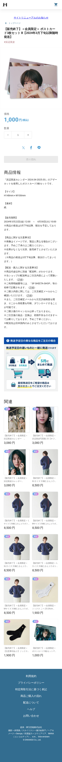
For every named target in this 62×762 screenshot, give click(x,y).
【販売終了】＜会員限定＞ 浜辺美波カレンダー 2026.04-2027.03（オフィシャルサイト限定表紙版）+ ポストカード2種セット (16, 437)
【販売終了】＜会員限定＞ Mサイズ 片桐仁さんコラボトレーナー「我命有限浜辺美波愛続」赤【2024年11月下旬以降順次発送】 (45, 522)
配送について (31, 702)
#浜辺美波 (9, 42)
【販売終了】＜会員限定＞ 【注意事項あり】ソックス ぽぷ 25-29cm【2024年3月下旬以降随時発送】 (16, 650)
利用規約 (31, 676)
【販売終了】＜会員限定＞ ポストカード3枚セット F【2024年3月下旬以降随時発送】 (45, 650)
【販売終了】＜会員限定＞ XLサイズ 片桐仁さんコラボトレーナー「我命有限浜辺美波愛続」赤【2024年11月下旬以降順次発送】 (45, 480)
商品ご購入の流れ (31, 696)
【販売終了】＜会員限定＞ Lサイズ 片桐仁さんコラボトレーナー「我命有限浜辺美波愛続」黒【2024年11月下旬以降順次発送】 (45, 565)
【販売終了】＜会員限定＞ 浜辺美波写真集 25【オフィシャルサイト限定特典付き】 (45, 437)
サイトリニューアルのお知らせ (31, 17)
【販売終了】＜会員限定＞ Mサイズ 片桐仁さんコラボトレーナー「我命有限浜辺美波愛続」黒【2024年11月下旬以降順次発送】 (17, 607)
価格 (6, 113)
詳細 (20, 279)
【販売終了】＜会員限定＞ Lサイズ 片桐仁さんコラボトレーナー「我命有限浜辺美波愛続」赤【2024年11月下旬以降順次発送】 (17, 522)
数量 (6, 128)
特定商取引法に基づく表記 (31, 689)
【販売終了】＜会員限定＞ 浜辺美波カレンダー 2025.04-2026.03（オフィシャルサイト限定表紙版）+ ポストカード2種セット (16, 480)
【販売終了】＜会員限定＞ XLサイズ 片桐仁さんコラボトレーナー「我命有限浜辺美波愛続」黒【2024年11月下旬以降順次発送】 (17, 565)
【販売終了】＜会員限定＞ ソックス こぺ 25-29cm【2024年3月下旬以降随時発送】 (45, 607)
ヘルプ (31, 709)
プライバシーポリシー (31, 682)
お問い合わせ (31, 715)
